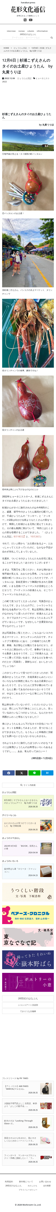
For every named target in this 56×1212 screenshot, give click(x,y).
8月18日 (18, 536)
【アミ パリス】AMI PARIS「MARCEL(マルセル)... (16, 1087)
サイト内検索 (30, 785)
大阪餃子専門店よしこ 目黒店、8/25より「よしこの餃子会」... (20, 1104)
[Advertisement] (28, 94)
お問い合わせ (45, 1181)
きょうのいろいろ (10, 861)
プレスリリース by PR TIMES (15, 1078)
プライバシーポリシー (28, 1189)
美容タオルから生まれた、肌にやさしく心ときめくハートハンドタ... (20, 1139)
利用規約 (9, 1181)
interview (11, 31)
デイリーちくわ (9, 815)
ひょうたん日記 (20, 48)
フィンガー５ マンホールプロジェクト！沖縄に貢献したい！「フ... (20, 1156)
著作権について (26, 1181)
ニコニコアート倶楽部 (28, 1005)
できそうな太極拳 (28, 1011)
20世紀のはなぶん (28, 34)
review (21, 31)
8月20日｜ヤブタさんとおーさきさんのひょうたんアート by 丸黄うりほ (21, 801)
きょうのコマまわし (11, 838)
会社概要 (47, 1185)
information (42, 31)
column (30, 31)
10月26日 (35, 536)
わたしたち (32, 1185)
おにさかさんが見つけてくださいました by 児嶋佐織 (20, 824)
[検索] (52, 37)
